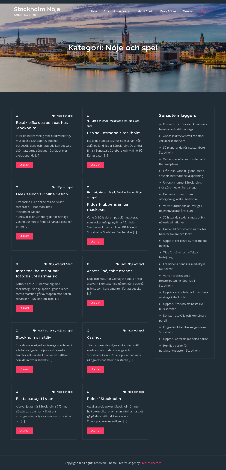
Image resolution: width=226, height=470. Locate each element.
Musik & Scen (168, 11)
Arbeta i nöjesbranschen (110, 271)
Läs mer (24, 165)
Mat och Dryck (99, 120)
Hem (94, 11)
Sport (69, 264)
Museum (188, 11)
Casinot (94, 337)
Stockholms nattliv (33, 337)
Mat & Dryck (145, 11)
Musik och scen (118, 120)
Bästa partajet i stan (34, 399)
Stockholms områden (117, 11)
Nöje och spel (65, 115)
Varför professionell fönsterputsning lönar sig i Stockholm (177, 281)
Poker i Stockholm (104, 399)
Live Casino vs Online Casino (42, 194)
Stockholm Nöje (37, 9)
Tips (203, 11)
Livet (94, 192)
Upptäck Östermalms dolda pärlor (185, 339)
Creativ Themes (150, 463)
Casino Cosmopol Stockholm (114, 133)
